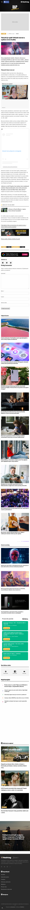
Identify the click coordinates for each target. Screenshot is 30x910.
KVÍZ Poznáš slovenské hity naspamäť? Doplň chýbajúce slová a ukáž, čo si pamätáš (14, 789)
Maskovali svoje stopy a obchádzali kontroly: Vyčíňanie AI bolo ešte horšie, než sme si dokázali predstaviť (14, 566)
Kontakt (3, 874)
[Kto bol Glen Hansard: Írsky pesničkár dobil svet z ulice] (15, 801)
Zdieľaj (7, 1)
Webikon (22, 907)
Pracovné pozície (7, 619)
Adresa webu (4, 302)
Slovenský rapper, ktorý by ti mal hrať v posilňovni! (15, 694)
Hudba (4, 33)
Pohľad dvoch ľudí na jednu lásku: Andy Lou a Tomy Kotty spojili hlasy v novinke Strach (13, 837)
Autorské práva (5, 877)
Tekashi (22, 246)
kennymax (13, 907)
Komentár (3, 273)
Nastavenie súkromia (6, 889)
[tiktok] (10, 867)
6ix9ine (9, 246)
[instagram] (7, 867)
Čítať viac (7, 844)
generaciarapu (16, 246)
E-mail (2, 296)
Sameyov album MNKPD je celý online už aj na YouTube (17, 697)
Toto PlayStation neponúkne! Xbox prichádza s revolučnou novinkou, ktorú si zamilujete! (12, 612)
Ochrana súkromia (5, 881)
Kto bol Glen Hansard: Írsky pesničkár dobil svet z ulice (14, 811)
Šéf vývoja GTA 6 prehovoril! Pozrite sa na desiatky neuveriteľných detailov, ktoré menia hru (13, 589)
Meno (2, 291)
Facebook (15, 673)
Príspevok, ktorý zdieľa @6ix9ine (10, 166)
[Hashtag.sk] (25, 2)
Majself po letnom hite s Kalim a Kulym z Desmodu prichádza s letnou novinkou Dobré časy (14, 765)
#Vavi (17, 33)
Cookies (3, 879)
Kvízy (4, 784)
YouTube (24, 673)
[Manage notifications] (2, 908)
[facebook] (1, 867)
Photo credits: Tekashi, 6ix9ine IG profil (10, 238)
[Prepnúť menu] (1, 2)
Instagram (5, 673)
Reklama (3, 884)
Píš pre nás (4, 886)
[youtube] (4, 867)
